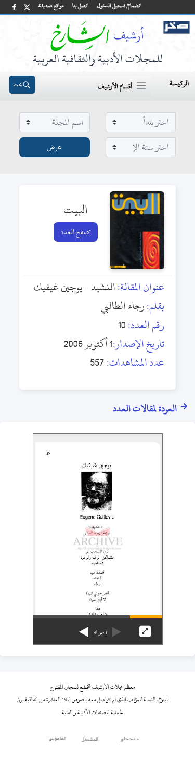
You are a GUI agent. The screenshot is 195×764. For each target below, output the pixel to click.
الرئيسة (179, 83)
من (100, 632)
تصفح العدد (75, 232)
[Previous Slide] (116, 628)
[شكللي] (90, 741)
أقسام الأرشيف (115, 86)
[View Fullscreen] (145, 631)
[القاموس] (58, 741)
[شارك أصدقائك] (14, 7)
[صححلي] (129, 741)
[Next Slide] (83, 628)
